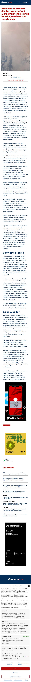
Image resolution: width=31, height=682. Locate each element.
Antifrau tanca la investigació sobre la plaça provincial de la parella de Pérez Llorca (15, 503)
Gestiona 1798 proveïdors (10, 663)
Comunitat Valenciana (9, 501)
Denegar (15, 672)
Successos (6, 489)
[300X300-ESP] (15, 444)
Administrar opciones (15, 676)
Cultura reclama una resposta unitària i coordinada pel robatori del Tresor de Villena (15, 473)
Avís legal (26, 680)
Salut (4, 513)
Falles (4, 425)
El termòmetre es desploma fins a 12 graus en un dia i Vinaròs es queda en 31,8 (15, 486)
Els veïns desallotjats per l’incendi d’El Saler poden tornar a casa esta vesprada (14, 492)
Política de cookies (8, 680)
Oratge (5, 476)
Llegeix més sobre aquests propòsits (23, 663)
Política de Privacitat (18, 680)
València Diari (16, 77)
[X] (7, 431)
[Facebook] (4, 431)
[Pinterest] (11, 431)
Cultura (5, 73)
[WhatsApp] (14, 431)
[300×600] (15, 544)
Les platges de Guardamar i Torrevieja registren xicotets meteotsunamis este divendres (13, 480)
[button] (29, 586)
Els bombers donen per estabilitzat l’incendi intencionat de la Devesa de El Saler (14, 509)
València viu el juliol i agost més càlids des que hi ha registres (15, 498)
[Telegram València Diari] (15, 422)
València (8, 425)
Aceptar (15, 668)
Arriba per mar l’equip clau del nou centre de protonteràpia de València (15, 515)
